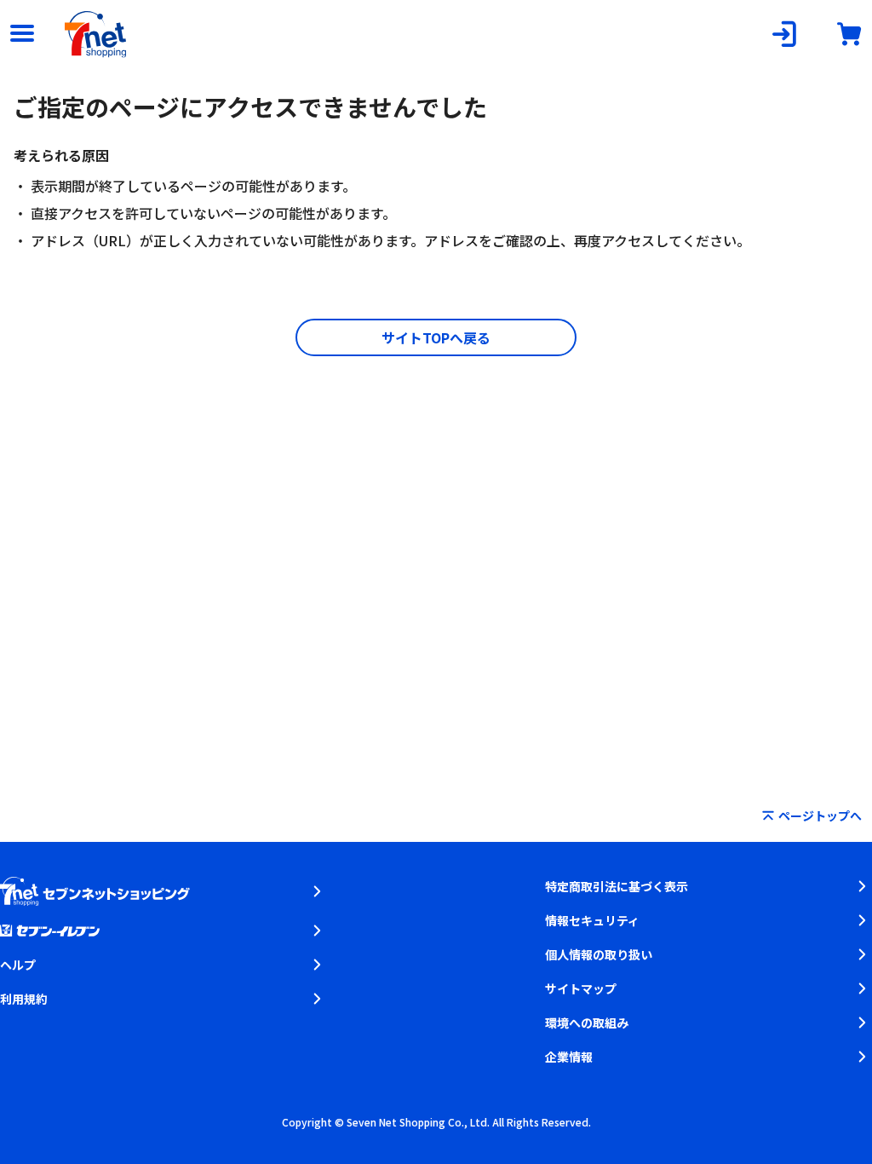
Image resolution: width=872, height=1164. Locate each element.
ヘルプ (18, 964)
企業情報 (569, 1056)
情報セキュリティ (592, 920)
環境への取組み (586, 1022)
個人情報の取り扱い (598, 954)
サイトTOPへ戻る (436, 337)
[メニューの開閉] (22, 34)
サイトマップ (581, 988)
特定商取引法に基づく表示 (616, 886)
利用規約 (24, 998)
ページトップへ (820, 815)
